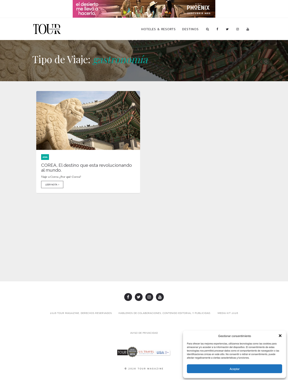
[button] (280, 336)
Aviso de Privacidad (144, 333)
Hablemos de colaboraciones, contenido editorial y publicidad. (165, 313)
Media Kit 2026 (228, 313)
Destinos (190, 29)
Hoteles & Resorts (158, 29)
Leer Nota (51, 184)
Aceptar (235, 369)
